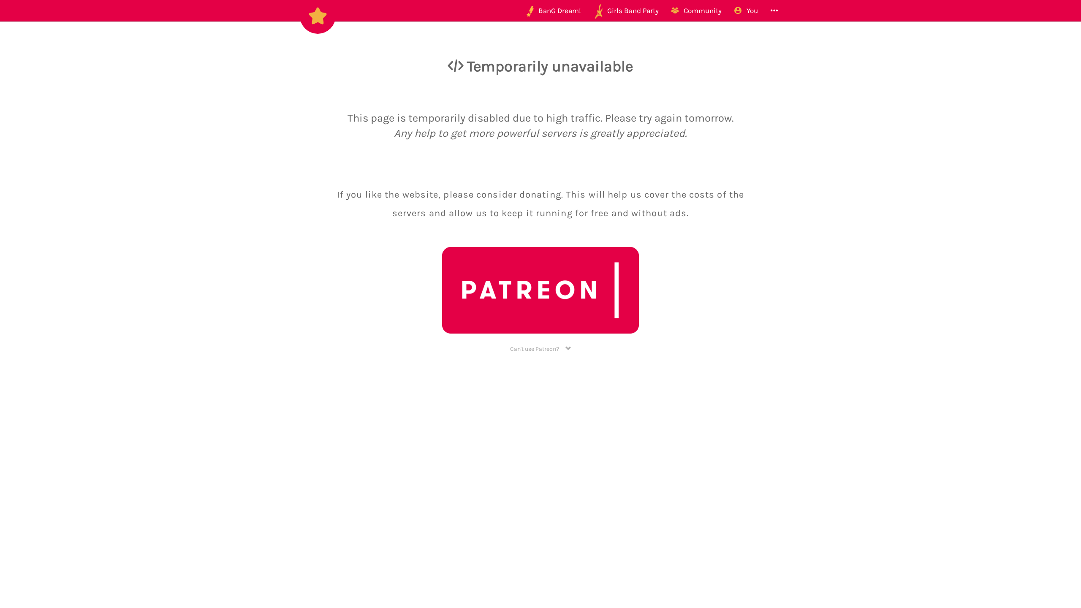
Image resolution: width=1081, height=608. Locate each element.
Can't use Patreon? (537, 349)
